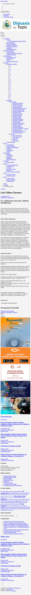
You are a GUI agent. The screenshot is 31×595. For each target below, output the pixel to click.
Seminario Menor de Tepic (10, 477)
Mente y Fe (9, 170)
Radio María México (8, 480)
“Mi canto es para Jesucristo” (7, 311)
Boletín (5, 163)
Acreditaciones (10, 144)
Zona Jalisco (16, 138)
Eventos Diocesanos (5, 451)
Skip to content (4, 1)
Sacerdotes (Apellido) (12, 64)
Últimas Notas (5, 536)
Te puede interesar (6, 416)
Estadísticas (9, 48)
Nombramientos (18, 500)
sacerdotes (3, 507)
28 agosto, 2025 (4, 440)
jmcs (8, 499)
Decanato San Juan (17, 107)
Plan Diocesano (7, 56)
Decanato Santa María (18, 119)
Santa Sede (6, 481)
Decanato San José (17, 130)
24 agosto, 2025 (4, 459)
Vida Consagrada (11, 142)
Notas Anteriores (5, 515)
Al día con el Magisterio (12, 165)
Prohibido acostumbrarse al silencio (9, 312)
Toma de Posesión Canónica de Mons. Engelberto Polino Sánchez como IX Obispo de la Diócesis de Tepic (15, 424)
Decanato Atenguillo (17, 124)
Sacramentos (7, 153)
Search (2, 32)
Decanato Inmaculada (18, 127)
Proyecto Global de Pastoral (13, 171)
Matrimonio (9, 158)
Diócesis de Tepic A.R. (15, 588)
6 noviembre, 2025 (5, 428)
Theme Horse (9, 589)
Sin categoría (4, 419)
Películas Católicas (11, 179)
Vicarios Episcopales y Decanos (14, 53)
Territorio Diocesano (11, 49)
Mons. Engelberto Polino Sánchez (18, 41)
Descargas (7, 494)
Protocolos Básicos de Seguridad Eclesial (13, 533)
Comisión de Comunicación (7, 197)
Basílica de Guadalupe (13, 491)
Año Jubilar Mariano (5, 491)
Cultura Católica (10, 178)
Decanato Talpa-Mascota (18, 123)
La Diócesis (6, 38)
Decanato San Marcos (18, 103)
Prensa (5, 143)
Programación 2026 (11, 57)
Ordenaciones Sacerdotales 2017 (13, 504)
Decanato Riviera (17, 112)
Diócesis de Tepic (24, 494)
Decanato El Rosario (17, 132)
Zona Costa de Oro (17, 136)
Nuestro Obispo (4, 431)
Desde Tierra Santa (11, 169)
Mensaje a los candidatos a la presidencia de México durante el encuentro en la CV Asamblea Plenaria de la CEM (16, 527)
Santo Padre (8, 507)
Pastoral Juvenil (9, 505)
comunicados (5, 493)
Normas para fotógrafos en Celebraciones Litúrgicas (16, 524)
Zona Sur (15, 139)
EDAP (8, 60)
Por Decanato (13, 101)
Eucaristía (9, 157)
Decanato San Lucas (17, 104)
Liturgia (20, 499)
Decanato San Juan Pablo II (19, 131)
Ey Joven (9, 167)
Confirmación (10, 155)
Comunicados (10, 150)
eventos (2, 496)
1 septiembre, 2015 (5, 196)
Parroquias (9, 100)
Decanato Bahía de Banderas (19, 108)
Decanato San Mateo (18, 105)
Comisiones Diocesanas (12, 61)
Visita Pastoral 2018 (8, 508)
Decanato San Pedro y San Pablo (20, 128)
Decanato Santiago (17, 116)
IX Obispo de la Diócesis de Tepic (11, 446)
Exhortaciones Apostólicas (9, 496)
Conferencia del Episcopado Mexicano (13, 485)
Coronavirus (21, 493)
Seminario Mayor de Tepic (10, 476)
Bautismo (9, 154)
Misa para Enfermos (11, 159)
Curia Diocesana (10, 52)
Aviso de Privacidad (8, 17)
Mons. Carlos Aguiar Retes (9, 500)
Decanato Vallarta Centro (19, 111)
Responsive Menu (5, 11)
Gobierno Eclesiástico (9, 50)
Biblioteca (6, 161)
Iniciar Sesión (7, 14)
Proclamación (10, 58)
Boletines (9, 149)
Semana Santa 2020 (13, 507)
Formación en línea (11, 174)
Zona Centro (16, 140)
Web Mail (6, 15)
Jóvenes (11, 499)
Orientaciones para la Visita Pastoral (12, 531)
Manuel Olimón (10, 162)
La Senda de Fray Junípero (10, 484)
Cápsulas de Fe (10, 166)
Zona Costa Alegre (17, 135)
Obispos (9, 40)
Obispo (23, 500)
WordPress (13, 590)
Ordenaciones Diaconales (15, 502)
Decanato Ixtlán (16, 122)
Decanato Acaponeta (17, 114)
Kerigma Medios (8, 478)
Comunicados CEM (14, 493)
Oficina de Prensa (11, 146)
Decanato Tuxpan (17, 118)
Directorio (6, 62)
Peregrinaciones (15, 505)
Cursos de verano (11, 175)
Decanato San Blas (17, 115)
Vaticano (19, 507)
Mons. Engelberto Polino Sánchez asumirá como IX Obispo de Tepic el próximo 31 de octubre (14, 435)
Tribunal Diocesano (11, 54)
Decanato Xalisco (17, 126)
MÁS (5, 177)
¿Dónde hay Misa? (8, 482)
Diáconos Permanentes (16, 494)
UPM (5, 173)
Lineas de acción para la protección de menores (15, 523)
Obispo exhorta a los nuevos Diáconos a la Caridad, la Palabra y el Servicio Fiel (14, 455)
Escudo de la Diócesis (12, 46)
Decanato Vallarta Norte (18, 109)
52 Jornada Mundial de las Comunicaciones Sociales (16, 529)
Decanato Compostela (18, 120)
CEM (22, 491)
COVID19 (3, 494)
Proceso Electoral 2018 (23, 505)
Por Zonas (12, 134)
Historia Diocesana (11, 44)
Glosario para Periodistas (12, 147)
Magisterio (24, 499)
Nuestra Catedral (11, 42)
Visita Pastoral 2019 (16, 508)
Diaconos (10, 494)
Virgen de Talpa (24, 507)
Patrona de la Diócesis (12, 45)
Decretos (9, 151)
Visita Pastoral (10, 181)
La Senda (3, 189)
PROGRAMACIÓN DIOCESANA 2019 (14, 521)
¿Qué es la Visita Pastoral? (10, 532)
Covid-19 (26, 493)
